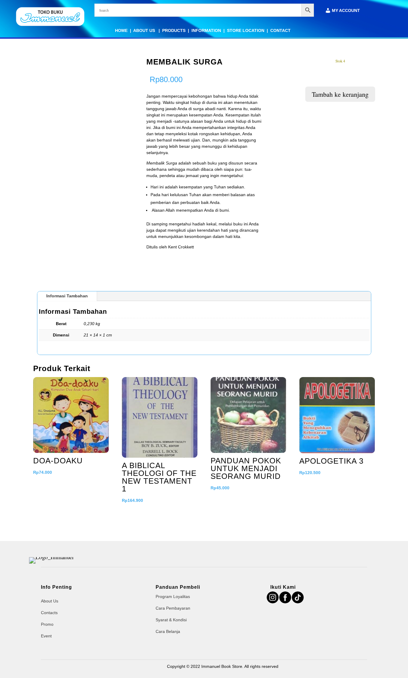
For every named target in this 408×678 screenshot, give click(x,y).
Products (173, 30)
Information (206, 30)
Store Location (245, 30)
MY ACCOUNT (346, 10)
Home (121, 30)
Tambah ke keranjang (340, 94)
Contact (280, 30)
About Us (144, 30)
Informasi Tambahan (67, 295)
